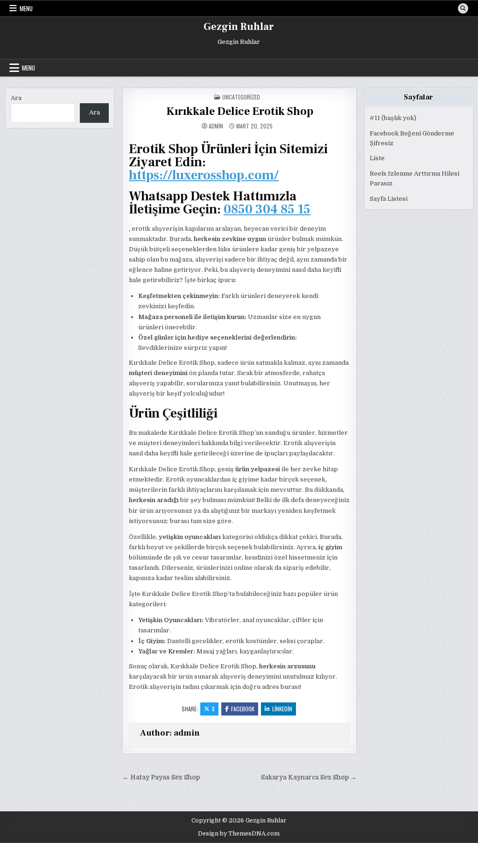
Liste (377, 158)
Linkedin (282, 709)
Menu (26, 8)
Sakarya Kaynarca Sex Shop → (309, 777)
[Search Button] (463, 8)
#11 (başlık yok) (393, 117)
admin (216, 126)
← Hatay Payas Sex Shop (161, 777)
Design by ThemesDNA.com (239, 833)
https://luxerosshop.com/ (204, 175)
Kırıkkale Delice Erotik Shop (239, 111)
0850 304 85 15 (267, 209)
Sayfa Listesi (389, 198)
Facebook (242, 709)
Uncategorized (241, 97)
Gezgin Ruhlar (239, 26)
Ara (16, 97)
